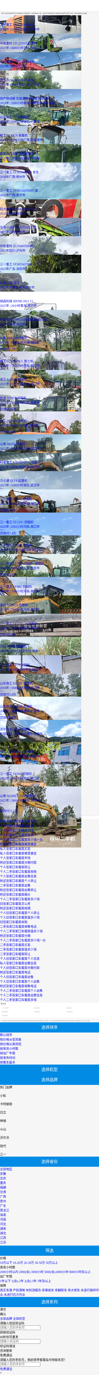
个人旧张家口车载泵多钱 (17, 830)
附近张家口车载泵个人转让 (18, 881)
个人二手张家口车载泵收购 (18, 872)
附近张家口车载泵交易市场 (18, 821)
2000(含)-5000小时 (31, 1272)
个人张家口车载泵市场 (15, 858)
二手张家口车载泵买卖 (15, 945)
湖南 (3, 1229)
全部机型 (19, 1319)
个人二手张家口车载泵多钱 (18, 1000)
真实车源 (6, 1290)
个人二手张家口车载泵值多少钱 (21, 931)
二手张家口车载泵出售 (15, 885)
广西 (3, 1197)
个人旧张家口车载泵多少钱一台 (21, 840)
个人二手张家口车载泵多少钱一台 (23, 940)
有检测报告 (33, 1290)
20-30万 (29, 1263)
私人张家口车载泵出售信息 (18, 963)
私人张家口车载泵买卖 (15, 849)
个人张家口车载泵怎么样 (17, 826)
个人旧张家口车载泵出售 (17, 977)
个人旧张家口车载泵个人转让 (20, 913)
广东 (3, 1206)
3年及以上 (44, 1281)
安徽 (3, 1174)
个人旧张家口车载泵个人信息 (20, 959)
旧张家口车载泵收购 (13, 922)
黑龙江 (4, 1210)
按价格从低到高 (10, 1039)
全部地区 (6, 1169)
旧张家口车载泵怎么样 (15, 904)
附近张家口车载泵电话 (15, 972)
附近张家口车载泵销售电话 (18, 986)
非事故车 (48, 1290)
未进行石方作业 (14, 1295)
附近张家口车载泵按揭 (15, 908)
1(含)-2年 (17, 1281)
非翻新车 (61, 1290)
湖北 (3, 1233)
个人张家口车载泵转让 (15, 867)
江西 (3, 1238)
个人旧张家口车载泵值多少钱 (20, 917)
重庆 (3, 1183)
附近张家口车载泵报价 (15, 894)
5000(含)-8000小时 (56, 1272)
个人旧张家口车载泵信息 (17, 835)
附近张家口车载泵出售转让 (18, 890)
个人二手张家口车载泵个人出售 (21, 991)
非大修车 (74, 1290)
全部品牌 (6, 1319)
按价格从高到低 (10, 1044)
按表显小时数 (9, 1049)
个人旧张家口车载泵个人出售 (20, 981)
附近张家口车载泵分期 (15, 936)
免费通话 (6, 1369)
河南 (3, 1219)
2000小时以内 (9, 1272)
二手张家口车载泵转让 (15, 954)
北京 (3, 1178)
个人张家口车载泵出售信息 (18, 876)
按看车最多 (7, 1062)
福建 (3, 1187)
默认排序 (6, 1035)
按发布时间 (7, 1058)
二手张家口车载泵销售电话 (18, 927)
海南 (3, 1215)
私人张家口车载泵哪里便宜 (18, 853)
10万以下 (6, 1263)
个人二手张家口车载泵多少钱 (20, 899)
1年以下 (5, 1281)
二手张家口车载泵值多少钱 (18, 949)
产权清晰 (19, 1290)
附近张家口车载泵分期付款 (18, 862)
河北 (3, 1224)
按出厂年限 (7, 1053)
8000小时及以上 (80, 1272)
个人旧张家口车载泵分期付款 (20, 968)
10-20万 (18, 1263)
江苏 (3, 1242)
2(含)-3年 (30, 1281)
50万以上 (52, 1263)
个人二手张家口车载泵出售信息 (21, 995)
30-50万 (40, 1263)
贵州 (3, 1201)
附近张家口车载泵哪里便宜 (18, 844)
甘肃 (3, 1192)
